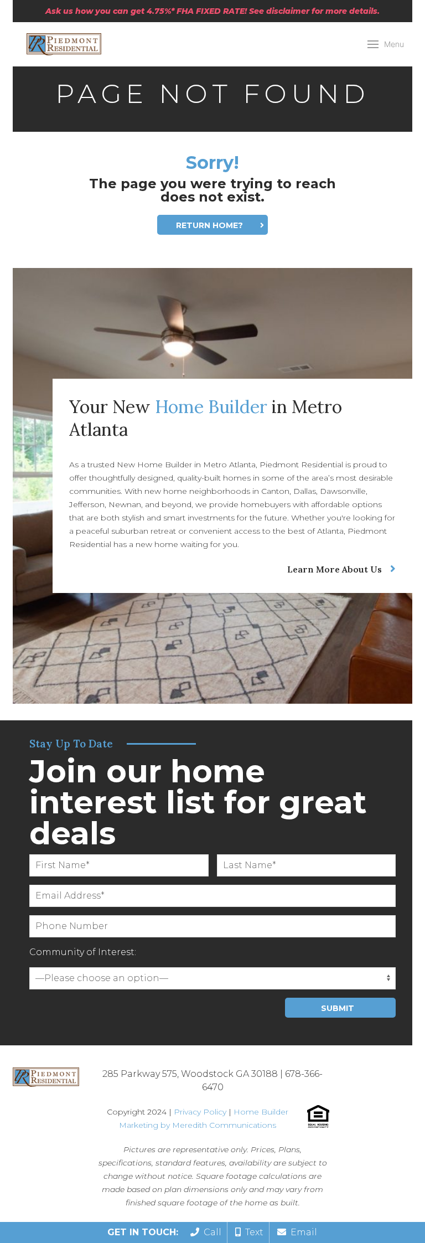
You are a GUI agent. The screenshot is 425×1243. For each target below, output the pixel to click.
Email (301, 1232)
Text (252, 1232)
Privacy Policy (200, 1112)
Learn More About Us (334, 569)
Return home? (209, 225)
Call (210, 1232)
